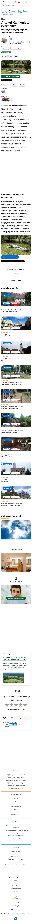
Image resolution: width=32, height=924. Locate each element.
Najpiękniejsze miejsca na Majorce (16, 783)
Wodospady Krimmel (16, 888)
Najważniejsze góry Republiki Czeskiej (16, 780)
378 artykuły (20, 42)
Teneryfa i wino (16, 854)
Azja (16, 801)
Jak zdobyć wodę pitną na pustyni (16, 862)
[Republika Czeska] (6, 309)
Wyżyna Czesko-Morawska (13, 358)
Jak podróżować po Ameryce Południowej (16, 864)
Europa (2, 309)
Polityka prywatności (16, 909)
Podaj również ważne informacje (16, 598)
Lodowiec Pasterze (16, 875)
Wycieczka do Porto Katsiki (16, 841)
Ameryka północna (16, 812)
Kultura (4, 56)
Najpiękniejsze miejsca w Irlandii (16, 785)
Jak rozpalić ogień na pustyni (16, 859)
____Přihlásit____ (15, 2)
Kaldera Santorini (16, 883)
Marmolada (16, 827)
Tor (11, 39)
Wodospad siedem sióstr (16, 877)
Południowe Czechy (19, 309)
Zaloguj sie (7, 726)
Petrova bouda (16, 838)
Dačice (3, 360)
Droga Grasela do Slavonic (9, 432)
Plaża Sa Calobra (16, 885)
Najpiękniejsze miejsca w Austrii (16, 777)
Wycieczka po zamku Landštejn (10, 505)
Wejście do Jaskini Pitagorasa (16, 835)
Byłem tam (5, 48)
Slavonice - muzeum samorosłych (11, 384)
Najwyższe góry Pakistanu (16, 788)
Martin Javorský (10, 261)
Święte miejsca (14, 56)
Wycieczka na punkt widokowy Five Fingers (16, 830)
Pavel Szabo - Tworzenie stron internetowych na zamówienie (16, 913)
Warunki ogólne (16, 906)
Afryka (16, 798)
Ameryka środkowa (16, 814)
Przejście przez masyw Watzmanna (16, 833)
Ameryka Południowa (16, 806)
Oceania (16, 809)
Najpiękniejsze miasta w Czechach (16, 775)
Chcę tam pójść (16, 48)
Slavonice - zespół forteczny (9, 408)
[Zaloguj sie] (16, 274)
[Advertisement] (16, 173)
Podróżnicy (16, 902)
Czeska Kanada (11, 309)
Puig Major (16, 880)
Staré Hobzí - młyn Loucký (9, 311)
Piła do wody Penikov (7, 457)
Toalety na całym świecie (16, 856)
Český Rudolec (5, 481)
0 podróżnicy (20, 709)
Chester (16, 891)
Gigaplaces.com (4, 2)
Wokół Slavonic (5, 336)
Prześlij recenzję (6, 52)
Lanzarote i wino (16, 851)
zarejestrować (13, 724)
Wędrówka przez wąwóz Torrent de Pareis (16, 825)
